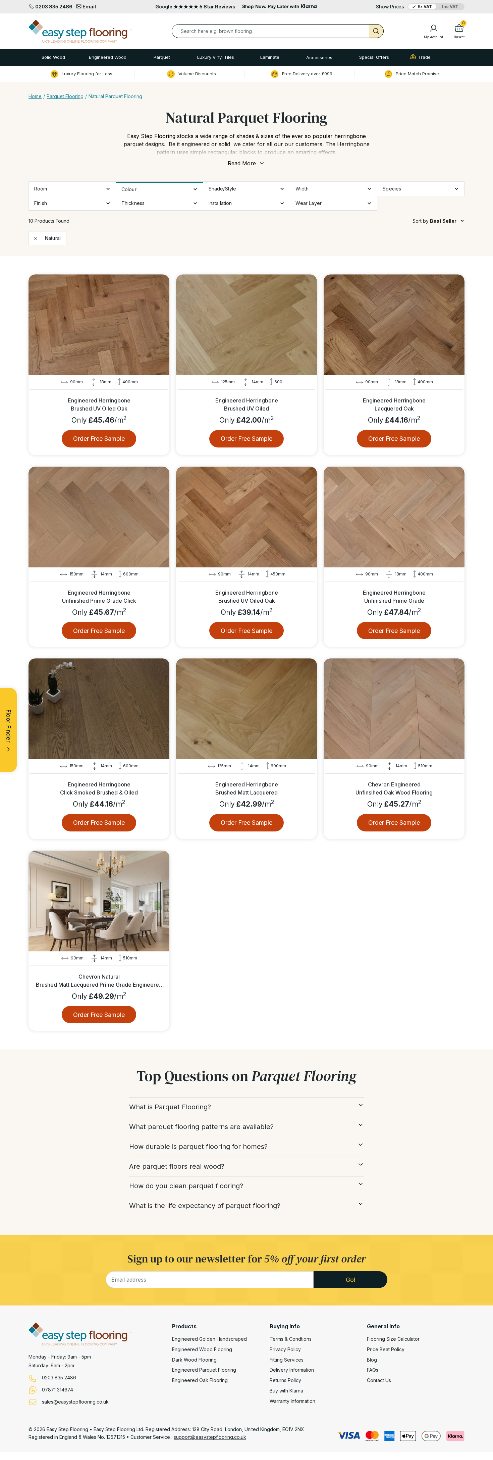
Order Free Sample (99, 438)
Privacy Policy (285, 1349)
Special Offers (374, 57)
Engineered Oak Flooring (200, 1380)
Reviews (225, 6)
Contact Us (379, 1380)
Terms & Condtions (291, 1339)
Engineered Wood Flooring (202, 1349)
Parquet (162, 57)
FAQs (372, 1370)
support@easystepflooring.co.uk (210, 1437)
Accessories (319, 57)
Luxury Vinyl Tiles (215, 57)
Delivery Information (292, 1370)
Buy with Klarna (286, 1390)
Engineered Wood (107, 57)
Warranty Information (292, 1401)
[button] (53, 57)
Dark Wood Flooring (194, 1360)
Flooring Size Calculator (393, 1339)
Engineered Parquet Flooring (204, 1370)
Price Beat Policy (385, 1349)
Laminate (269, 57)
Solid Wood (53, 57)
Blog (372, 1360)
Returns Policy (285, 1380)
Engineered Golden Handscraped (209, 1339)
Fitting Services (287, 1360)
